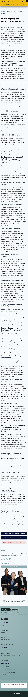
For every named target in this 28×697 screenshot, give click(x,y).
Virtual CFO (3, 658)
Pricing (2, 627)
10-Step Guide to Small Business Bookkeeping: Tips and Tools (14, 685)
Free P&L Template (5, 639)
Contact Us (3, 641)
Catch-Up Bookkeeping (6, 653)
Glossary (3, 11)
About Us (3, 625)
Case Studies (4, 634)
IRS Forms (3, 637)
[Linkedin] (5, 619)
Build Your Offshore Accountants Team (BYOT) (11, 655)
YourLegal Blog (4, 630)
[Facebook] (2, 619)
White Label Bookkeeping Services (8, 651)
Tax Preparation (4, 660)
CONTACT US (14, 567)
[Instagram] (7, 619)
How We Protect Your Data (7, 644)
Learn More (22, 4)
